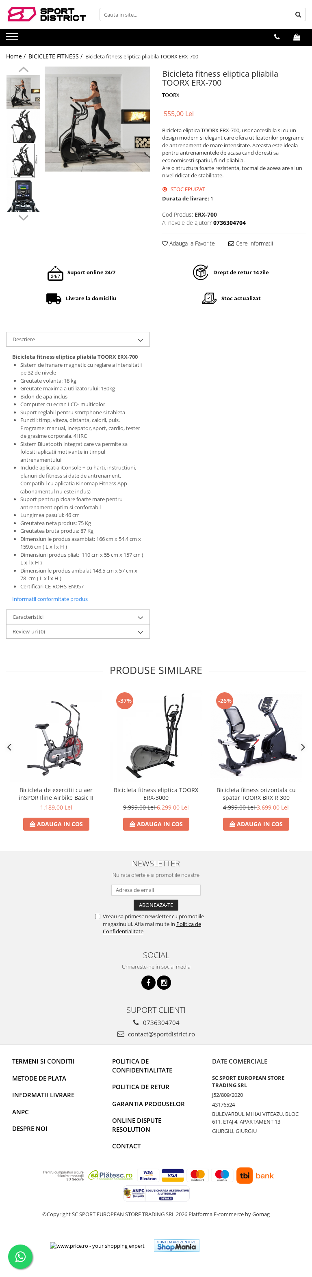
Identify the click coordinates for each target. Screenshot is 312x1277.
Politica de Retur (140, 1087)
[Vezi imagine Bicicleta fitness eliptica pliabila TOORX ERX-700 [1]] (23, 126)
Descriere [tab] (24, 339)
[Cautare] (298, 14)
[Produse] (13, 39)
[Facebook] (148, 983)
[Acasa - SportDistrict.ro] (46, 14)
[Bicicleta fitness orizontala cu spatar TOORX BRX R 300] (256, 736)
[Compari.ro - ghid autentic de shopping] (235, 1245)
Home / (16, 56)
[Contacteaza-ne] (277, 37)
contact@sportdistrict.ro (160, 1034)
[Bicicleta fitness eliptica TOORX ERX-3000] (156, 736)
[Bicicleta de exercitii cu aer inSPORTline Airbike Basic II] (56, 736)
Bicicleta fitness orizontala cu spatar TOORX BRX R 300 (256, 793)
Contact (126, 1146)
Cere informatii (253, 243)
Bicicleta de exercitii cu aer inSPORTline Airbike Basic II (56, 793)
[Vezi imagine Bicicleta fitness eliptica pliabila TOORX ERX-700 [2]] (23, 161)
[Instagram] (164, 983)
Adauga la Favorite (191, 243)
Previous (23, 71)
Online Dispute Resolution (136, 1124)
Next (23, 217)
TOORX (171, 95)
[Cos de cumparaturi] (297, 37)
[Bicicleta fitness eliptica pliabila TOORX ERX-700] (97, 119)
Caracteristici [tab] (28, 616)
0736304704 (160, 1023)
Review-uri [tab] (29, 631)
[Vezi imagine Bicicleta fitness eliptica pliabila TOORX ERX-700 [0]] (23, 92)
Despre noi (30, 1128)
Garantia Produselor (148, 1104)
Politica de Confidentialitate (142, 1065)
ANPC (20, 1112)
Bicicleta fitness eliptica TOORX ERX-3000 (156, 793)
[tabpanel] (97, 119)
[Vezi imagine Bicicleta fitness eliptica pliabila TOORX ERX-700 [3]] (23, 195)
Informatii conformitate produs (50, 599)
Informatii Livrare (43, 1095)
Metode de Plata (39, 1078)
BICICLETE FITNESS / (56, 56)
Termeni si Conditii (43, 1061)
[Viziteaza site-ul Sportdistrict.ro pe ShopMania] (176, 1245)
